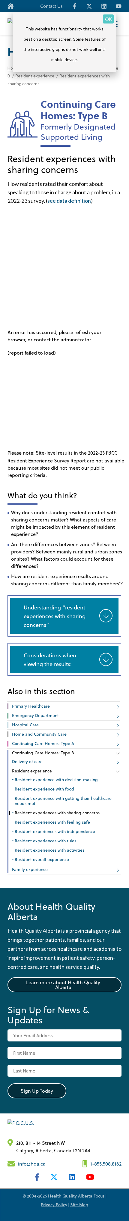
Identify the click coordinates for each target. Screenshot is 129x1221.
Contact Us (51, 6)
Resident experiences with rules (45, 840)
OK (108, 19)
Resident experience (34, 75)
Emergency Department (35, 715)
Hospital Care (25, 724)
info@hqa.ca (32, 1163)
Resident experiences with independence (55, 831)
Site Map (79, 1204)
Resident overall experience (42, 859)
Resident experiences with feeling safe (52, 822)
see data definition (69, 200)
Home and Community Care (39, 734)
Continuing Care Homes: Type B (43, 752)
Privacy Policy (54, 1204)
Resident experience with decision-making (56, 779)
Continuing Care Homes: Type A (43, 743)
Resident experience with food (44, 788)
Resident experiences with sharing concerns (57, 812)
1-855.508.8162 (106, 1163)
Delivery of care (27, 761)
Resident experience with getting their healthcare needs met (63, 801)
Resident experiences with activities (49, 850)
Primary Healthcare (31, 706)
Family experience (30, 869)
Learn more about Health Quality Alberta (63, 985)
